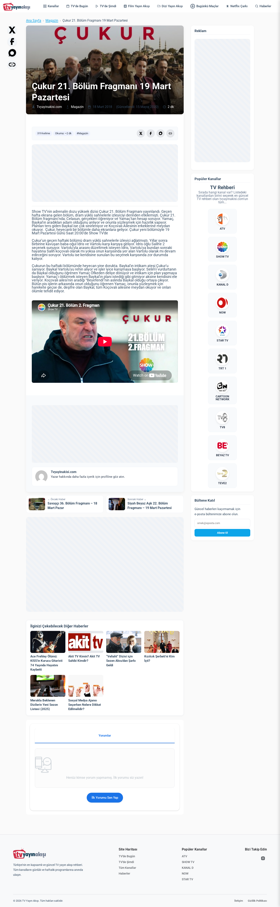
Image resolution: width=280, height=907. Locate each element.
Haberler (124, 873)
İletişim (238, 900)
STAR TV (187, 879)
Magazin (52, 20)
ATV (184, 856)
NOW (185, 873)
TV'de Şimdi (126, 862)
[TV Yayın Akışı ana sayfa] (29, 853)
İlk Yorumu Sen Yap (105, 797)
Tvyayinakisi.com (49, 107)
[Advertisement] (105, 173)
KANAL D (187, 867)
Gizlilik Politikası (257, 900)
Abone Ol (222, 532)
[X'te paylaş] (12, 30)
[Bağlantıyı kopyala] (12, 64)
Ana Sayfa (33, 20)
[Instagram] (263, 858)
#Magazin (82, 133)
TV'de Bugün (127, 856)
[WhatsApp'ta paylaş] (12, 53)
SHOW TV (188, 862)
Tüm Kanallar (127, 867)
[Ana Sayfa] (17, 6)
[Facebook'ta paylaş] (12, 41)
